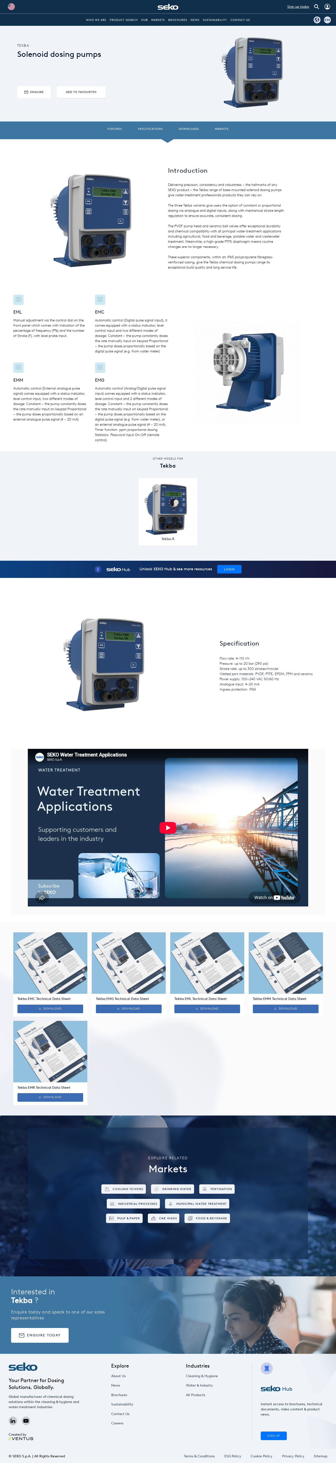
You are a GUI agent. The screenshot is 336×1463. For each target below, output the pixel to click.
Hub (144, 20)
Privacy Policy (293, 1456)
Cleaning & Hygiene (202, 1376)
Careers (117, 1423)
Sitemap (320, 1456)
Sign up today (298, 7)
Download (52, 1008)
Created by (18, 1435)
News (195, 20)
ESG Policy (232, 1456)
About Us (118, 1376)
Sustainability (215, 20)
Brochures (177, 20)
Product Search (124, 20)
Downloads (189, 129)
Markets (158, 20)
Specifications (150, 129)
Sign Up (274, 1435)
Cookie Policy (262, 1456)
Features (114, 129)
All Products (195, 1395)
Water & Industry (199, 1385)
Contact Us (240, 20)
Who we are (96, 20)
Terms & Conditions (199, 1456)
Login (229, 569)
